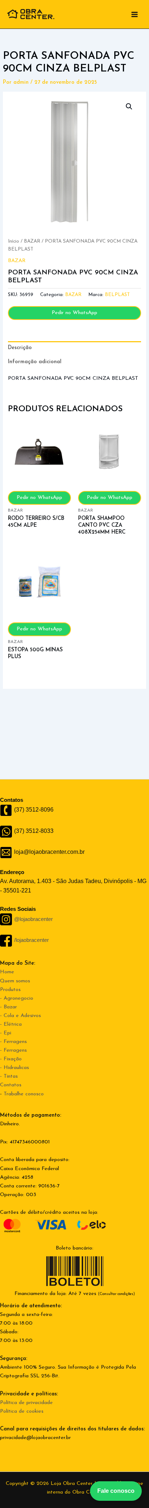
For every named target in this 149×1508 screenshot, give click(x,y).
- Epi (5, 1033)
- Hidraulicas (14, 1067)
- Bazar (8, 1007)
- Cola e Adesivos (20, 1015)
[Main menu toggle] (134, 14)
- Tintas (9, 1076)
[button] (129, 106)
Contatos (10, 1085)
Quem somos (15, 981)
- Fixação (11, 1059)
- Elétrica (11, 1024)
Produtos (10, 989)
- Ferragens (13, 1041)
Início (13, 241)
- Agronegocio (16, 998)
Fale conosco (116, 1491)
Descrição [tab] (20, 348)
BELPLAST (117, 294)
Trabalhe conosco (24, 1094)
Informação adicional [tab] (34, 362)
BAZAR (32, 241)
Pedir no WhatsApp (74, 313)
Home (7, 972)
